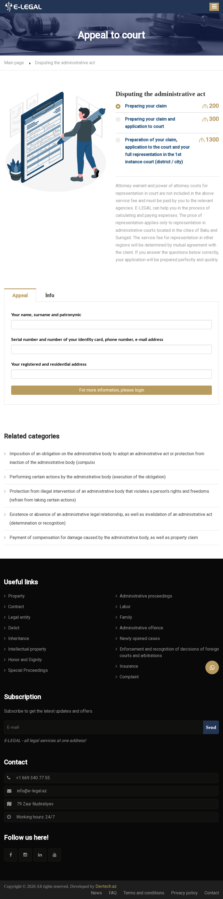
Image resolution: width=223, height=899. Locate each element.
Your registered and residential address (48, 364)
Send (211, 727)
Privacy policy (184, 892)
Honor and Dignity (25, 659)
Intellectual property (27, 649)
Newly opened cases (140, 638)
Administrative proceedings (146, 596)
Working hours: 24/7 (35, 817)
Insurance (129, 666)
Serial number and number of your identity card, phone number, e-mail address (87, 339)
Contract (16, 606)
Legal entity (19, 617)
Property (16, 596)
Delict (13, 627)
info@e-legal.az (32, 790)
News (96, 892)
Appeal (20, 295)
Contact (212, 892)
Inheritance (18, 638)
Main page (14, 62)
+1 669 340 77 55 (33, 777)
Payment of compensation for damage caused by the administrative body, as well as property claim (104, 537)
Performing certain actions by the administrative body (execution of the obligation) (88, 476)
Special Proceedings (28, 670)
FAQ (113, 892)
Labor (125, 606)
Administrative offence (141, 627)
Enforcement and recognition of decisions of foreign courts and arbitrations (169, 652)
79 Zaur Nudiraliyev (35, 803)
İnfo (49, 295)
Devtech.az (106, 886)
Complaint (129, 676)
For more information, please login (111, 390)
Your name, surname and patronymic (46, 315)
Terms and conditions (143, 892)
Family (126, 617)
